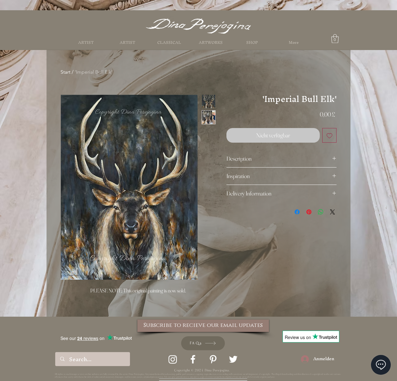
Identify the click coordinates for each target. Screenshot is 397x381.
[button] (252, 42)
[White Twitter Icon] (233, 359)
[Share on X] (332, 212)
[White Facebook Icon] (192, 359)
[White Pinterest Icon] (213, 359)
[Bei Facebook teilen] (297, 212)
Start (65, 72)
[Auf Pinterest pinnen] (309, 212)
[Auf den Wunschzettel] (329, 135)
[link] (335, 38)
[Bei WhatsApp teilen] (320, 212)
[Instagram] (172, 359)
